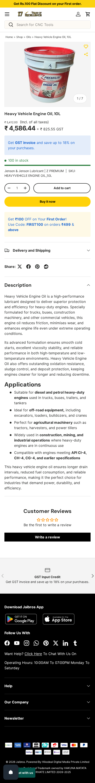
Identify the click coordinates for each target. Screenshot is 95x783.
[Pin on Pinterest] (37, 266)
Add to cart (62, 188)
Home (9, 37)
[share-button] (86, 54)
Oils (28, 37)
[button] (88, 14)
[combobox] (47, 24)
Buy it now (47, 201)
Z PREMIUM (55, 171)
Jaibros (20, 761)
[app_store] (21, 619)
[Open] (10, 772)
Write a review (47, 537)
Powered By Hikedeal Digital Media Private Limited (57, 761)
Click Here (33, 654)
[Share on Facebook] (28, 266)
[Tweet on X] (19, 266)
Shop (19, 37)
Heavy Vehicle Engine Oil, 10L (52, 37)
